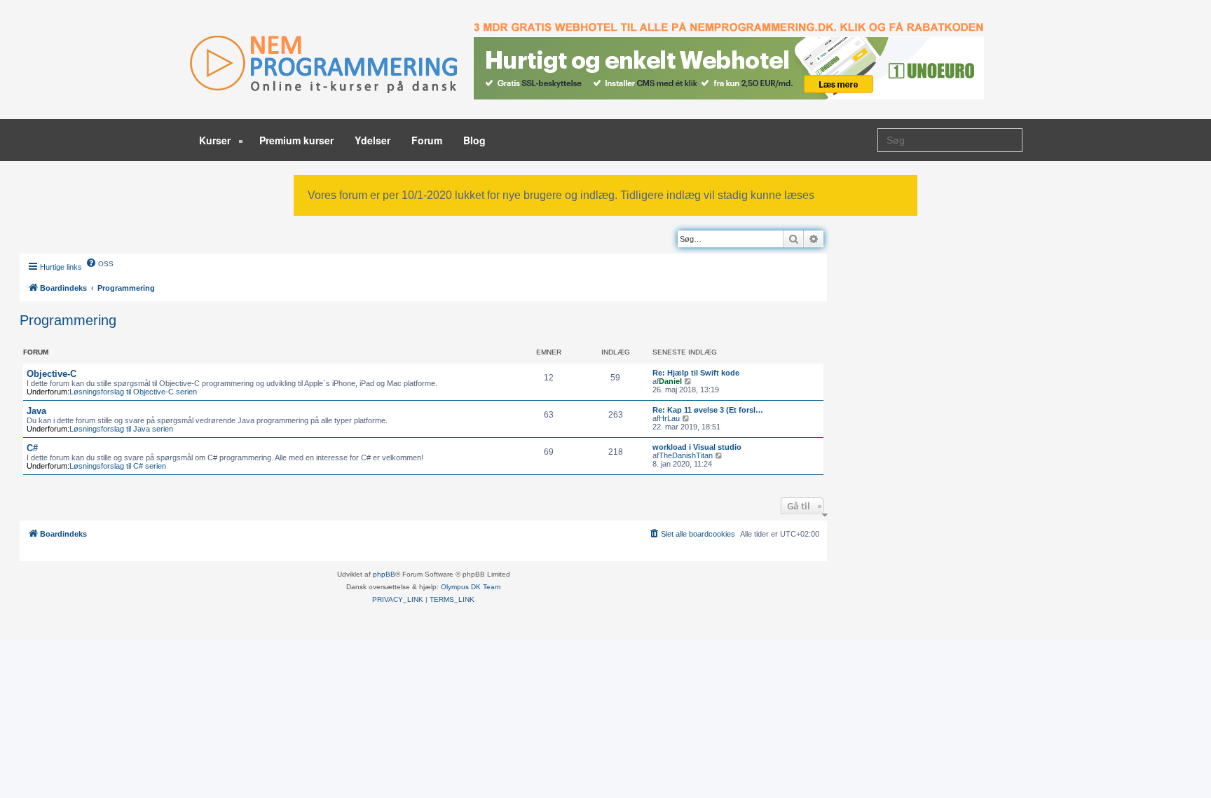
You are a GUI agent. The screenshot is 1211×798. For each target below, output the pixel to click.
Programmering (68, 320)
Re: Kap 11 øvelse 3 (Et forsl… (707, 410)
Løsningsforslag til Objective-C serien (133, 391)
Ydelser (372, 140)
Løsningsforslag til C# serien (117, 466)
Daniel (670, 381)
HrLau (669, 418)
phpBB (384, 574)
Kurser (216, 140)
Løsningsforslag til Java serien (121, 429)
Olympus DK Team (470, 587)
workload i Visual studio (696, 447)
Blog (474, 140)
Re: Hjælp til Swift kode (695, 373)
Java (36, 411)
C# (32, 448)
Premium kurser (296, 140)
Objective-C (51, 374)
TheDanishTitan (686, 455)
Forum (426, 140)
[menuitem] (99, 263)
